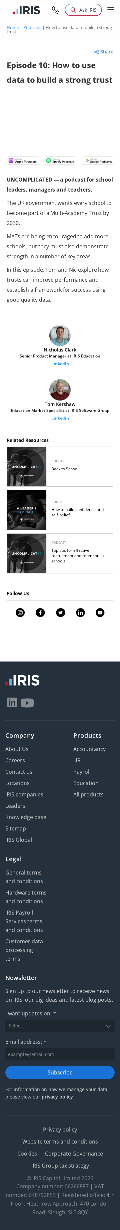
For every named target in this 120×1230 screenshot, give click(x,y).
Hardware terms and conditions (26, 897)
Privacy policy (60, 1129)
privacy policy (57, 1096)
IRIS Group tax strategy (60, 1165)
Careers (15, 760)
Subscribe (60, 1072)
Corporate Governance (74, 1153)
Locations (17, 783)
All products (88, 794)
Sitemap (15, 828)
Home (13, 27)
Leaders (15, 805)
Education (86, 783)
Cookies (27, 1153)
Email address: (25, 1041)
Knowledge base (25, 817)
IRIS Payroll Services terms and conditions (24, 921)
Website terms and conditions (60, 1141)
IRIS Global (18, 839)
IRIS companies (24, 794)
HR (77, 760)
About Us (17, 749)
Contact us (18, 771)
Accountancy (89, 749)
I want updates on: (30, 1013)
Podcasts (32, 27)
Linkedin (60, 363)
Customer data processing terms (24, 950)
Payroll (82, 771)
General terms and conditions (24, 877)
